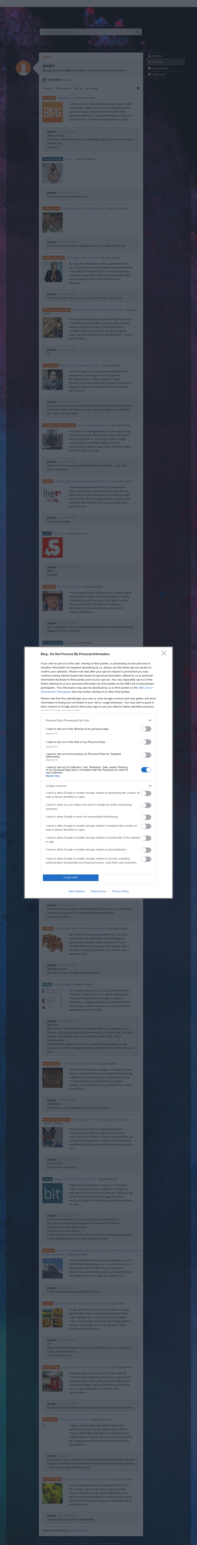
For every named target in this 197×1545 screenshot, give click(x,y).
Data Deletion (76, 891)
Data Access (98, 891)
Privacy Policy (120, 891)
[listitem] (98, 720)
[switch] (146, 729)
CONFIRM (71, 877)
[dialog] (98, 772)
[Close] (165, 654)
